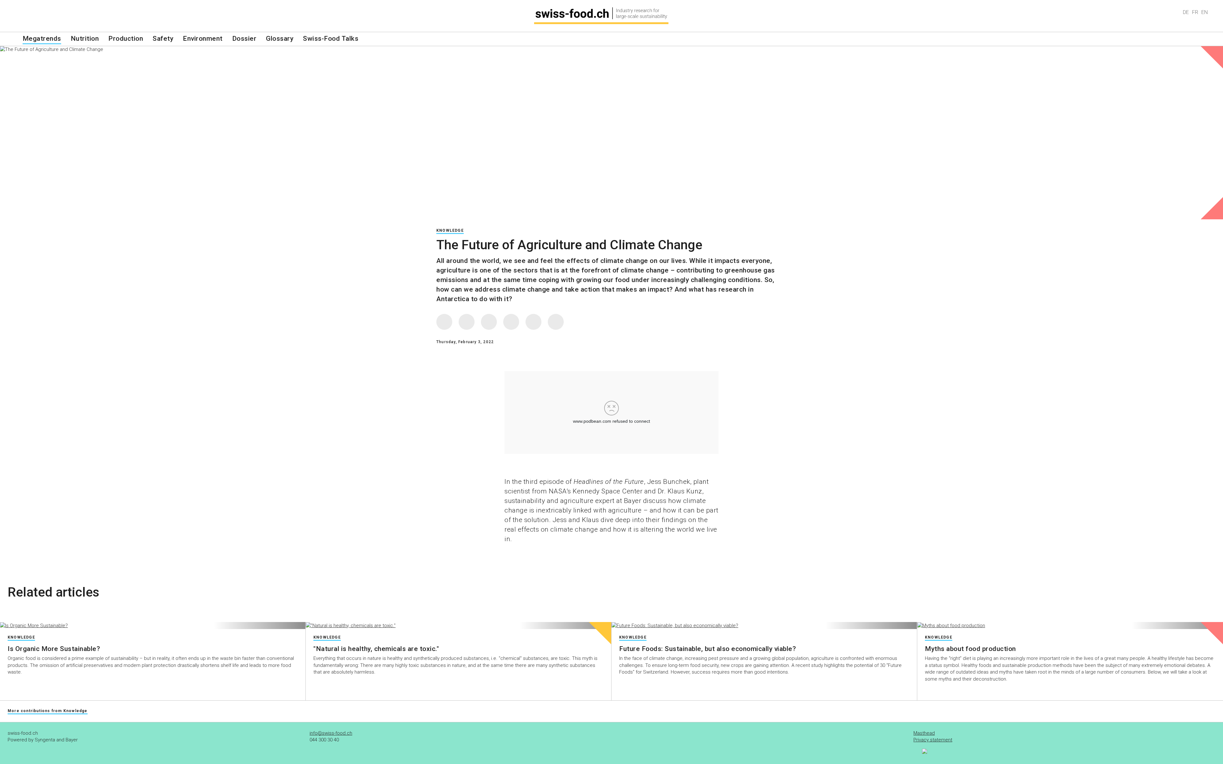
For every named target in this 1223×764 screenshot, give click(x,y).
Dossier (244, 38)
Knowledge (450, 230)
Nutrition (85, 38)
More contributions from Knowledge (48, 711)
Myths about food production (970, 649)
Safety (163, 38)
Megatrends (42, 38)
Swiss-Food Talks (330, 38)
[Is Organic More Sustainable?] (152, 625)
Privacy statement (932, 740)
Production (125, 38)
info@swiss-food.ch (331, 733)
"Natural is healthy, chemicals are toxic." (376, 649)
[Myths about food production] (1070, 625)
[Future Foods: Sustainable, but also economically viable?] (764, 625)
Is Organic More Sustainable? (54, 649)
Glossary (279, 38)
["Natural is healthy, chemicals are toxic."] (458, 625)
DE (1186, 12)
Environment (203, 38)
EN (1204, 12)
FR (1195, 12)
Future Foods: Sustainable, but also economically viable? (707, 649)
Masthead (924, 733)
